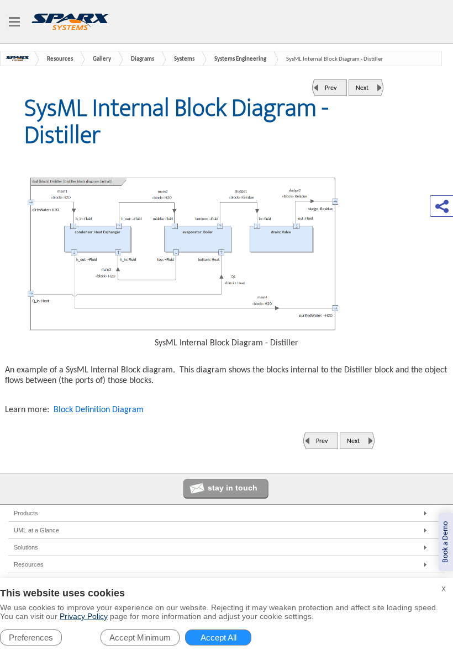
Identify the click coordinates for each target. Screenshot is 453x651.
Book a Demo (445, 542)
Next (362, 88)
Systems (184, 59)
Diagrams (142, 59)
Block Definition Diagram (99, 409)
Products (26, 513)
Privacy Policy (84, 616)
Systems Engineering (240, 59)
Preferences (31, 637)
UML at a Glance (36, 530)
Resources (60, 59)
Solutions (26, 547)
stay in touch (232, 487)
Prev (330, 88)
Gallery (102, 59)
